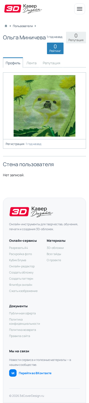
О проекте (54, 260)
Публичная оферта (22, 313)
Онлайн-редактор (22, 266)
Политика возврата (22, 330)
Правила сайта (19, 336)
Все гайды (54, 254)
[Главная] (6, 26)
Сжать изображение (23, 291)
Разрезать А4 (18, 248)
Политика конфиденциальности (24, 321)
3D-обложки (55, 248)
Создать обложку (21, 272)
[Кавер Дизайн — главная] (23, 9)
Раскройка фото (20, 254)
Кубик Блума (17, 260)
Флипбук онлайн (20, 285)
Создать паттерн (21, 278)
